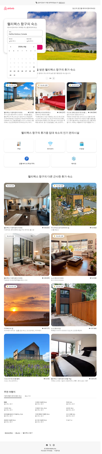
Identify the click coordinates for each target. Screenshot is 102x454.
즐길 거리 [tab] (28, 396)
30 (10, 75)
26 (22, 71)
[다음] (53, 78)
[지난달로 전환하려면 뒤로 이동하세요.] (10, 46)
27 (26, 71)
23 (10, 71)
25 (18, 71)
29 (34, 71)
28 (30, 71)
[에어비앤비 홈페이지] (9, 8)
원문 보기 (62, 2)
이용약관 (57, 451)
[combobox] (25, 34)
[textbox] (16, 41)
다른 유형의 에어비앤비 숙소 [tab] (13, 396)
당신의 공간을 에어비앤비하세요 (83, 8)
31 (14, 75)
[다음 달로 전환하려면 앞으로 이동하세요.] (33, 46)
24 (14, 71)
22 (34, 67)
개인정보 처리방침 (46, 451)
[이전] (47, 78)
